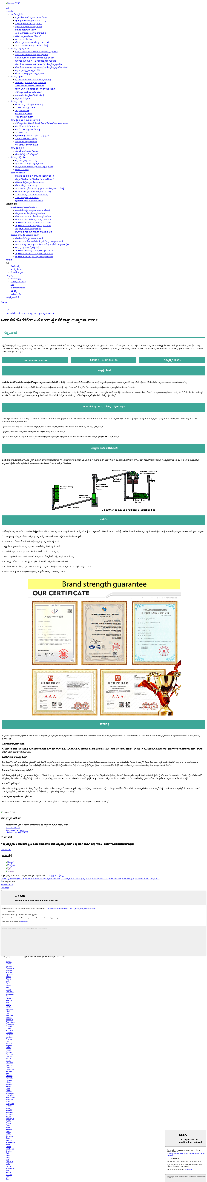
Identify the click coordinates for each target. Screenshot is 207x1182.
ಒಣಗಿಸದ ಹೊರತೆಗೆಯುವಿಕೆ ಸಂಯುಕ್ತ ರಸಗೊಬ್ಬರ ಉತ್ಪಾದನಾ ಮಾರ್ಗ (39, 241)
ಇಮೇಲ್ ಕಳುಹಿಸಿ (7, 885)
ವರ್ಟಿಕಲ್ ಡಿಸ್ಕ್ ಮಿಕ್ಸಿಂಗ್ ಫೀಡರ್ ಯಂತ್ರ (29, 182)
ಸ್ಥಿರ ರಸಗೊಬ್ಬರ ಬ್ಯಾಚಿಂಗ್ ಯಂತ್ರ (26, 198)
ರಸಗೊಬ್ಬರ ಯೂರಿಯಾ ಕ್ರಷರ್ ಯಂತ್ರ (28, 92)
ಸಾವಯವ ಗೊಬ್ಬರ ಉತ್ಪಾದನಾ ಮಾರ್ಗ (24, 207)
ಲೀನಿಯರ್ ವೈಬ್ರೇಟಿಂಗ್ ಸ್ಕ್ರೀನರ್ (26, 154)
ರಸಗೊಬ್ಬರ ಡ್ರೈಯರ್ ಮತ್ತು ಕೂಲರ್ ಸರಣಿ (25, 120)
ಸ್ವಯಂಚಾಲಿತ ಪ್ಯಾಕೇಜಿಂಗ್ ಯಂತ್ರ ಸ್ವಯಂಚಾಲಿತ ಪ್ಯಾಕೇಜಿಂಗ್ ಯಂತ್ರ (39, 188)
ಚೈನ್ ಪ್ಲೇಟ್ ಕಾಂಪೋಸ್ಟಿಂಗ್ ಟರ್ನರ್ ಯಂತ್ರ (30, 20)
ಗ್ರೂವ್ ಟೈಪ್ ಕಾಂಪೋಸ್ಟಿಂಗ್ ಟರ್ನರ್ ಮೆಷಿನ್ (31, 17)
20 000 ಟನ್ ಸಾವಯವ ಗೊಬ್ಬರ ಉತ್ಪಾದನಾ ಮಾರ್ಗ (33, 223)
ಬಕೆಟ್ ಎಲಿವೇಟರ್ (22, 170)
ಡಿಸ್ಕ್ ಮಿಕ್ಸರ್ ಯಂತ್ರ (22, 111)
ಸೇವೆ (12, 285)
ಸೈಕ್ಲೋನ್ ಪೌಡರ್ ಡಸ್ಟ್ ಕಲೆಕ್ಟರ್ (26, 139)
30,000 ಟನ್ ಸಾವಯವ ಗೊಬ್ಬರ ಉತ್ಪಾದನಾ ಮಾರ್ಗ (33, 226)
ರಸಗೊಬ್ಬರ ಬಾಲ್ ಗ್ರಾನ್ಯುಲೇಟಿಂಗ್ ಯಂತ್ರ (106, 879)
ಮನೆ (7, 8)
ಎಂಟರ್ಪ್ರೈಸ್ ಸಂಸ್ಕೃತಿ (18, 282)
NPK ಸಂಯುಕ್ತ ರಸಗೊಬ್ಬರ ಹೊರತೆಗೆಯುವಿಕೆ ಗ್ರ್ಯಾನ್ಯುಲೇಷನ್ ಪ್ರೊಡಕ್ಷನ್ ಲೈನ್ (42, 244)
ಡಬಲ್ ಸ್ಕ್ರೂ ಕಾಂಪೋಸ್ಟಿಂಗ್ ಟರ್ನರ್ (28, 36)
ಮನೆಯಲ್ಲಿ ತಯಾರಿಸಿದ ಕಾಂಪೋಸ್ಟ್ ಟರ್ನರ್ (76, 879)
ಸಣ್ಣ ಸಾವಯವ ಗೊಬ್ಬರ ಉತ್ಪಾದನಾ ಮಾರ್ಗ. (30, 213)
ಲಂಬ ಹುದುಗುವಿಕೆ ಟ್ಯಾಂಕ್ (24, 39)
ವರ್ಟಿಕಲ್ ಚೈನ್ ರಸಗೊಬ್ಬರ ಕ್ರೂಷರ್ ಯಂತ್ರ (30, 83)
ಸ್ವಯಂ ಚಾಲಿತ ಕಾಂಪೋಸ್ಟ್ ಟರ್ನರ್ (147, 879)
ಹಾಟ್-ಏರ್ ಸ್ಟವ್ (128, 879)
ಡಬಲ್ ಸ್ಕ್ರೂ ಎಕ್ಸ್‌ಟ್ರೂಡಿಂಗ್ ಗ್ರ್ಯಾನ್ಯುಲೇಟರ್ (30, 73)
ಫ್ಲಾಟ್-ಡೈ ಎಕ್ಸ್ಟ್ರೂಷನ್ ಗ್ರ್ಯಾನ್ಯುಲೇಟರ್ (28, 70)
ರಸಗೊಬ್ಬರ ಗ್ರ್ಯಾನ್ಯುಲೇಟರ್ (20, 48)
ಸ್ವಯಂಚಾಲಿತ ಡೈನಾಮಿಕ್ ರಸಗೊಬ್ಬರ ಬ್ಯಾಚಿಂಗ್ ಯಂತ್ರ (34, 176)
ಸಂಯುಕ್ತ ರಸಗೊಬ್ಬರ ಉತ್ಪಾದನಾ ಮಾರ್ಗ (25, 235)
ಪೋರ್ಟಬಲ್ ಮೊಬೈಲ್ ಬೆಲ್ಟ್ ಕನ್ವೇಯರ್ (29, 163)
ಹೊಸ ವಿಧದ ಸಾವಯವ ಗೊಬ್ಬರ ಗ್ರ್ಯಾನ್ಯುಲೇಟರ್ (31, 55)
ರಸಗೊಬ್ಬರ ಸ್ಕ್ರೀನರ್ (17, 148)
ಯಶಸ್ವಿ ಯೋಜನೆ (17, 269)
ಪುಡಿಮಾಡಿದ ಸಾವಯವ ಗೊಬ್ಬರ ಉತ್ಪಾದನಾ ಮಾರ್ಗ (33, 216)
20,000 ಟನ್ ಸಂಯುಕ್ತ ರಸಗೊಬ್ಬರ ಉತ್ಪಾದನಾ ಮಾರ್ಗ (34, 250)
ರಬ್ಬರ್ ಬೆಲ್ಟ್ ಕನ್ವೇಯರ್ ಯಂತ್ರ (26, 160)
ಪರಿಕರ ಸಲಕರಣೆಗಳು (18, 173)
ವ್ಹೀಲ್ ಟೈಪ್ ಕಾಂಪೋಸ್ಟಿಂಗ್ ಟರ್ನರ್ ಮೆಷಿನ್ (30, 33)
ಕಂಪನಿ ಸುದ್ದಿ (15, 266)
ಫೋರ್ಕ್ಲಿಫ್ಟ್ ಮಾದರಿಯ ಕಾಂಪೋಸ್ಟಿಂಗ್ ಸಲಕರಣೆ (32, 42)
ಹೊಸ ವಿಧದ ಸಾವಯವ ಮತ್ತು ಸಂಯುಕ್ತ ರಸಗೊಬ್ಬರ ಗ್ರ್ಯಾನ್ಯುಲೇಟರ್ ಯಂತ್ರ (41, 67)
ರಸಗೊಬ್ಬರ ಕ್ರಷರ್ (17, 76)
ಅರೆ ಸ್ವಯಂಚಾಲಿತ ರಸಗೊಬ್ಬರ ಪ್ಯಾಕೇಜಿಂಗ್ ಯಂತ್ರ (42, 879)
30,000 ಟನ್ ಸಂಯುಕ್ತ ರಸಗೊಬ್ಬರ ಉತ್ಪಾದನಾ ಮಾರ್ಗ (34, 254)
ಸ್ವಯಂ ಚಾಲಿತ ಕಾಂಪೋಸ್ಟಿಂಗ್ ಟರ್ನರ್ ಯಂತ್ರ (31, 45)
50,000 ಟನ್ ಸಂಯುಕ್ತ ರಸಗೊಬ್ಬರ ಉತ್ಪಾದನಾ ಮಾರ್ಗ (34, 257)
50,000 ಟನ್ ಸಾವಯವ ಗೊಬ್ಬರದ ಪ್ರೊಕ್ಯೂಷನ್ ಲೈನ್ (33, 232)
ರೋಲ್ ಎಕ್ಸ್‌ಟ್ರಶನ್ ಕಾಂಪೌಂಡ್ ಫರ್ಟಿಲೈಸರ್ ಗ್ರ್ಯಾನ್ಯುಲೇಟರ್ (36, 52)
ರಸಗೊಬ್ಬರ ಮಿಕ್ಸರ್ (17, 101)
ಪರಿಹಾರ (9, 260)
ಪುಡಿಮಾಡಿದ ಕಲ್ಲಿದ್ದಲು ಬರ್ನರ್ (26, 142)
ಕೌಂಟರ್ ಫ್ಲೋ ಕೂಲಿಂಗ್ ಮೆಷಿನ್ (26, 145)
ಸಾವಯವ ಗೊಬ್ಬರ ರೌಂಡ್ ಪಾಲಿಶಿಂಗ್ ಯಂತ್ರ (31, 195)
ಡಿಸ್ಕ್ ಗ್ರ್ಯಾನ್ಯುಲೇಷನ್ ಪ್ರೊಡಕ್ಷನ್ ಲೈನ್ (28, 229)
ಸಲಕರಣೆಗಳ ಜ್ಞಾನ (17, 272)
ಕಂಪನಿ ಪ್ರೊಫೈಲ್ (16, 278)
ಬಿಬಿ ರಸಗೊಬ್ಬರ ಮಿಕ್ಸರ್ (23, 114)
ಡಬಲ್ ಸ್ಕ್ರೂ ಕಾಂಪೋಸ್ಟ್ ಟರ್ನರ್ (12, 879)
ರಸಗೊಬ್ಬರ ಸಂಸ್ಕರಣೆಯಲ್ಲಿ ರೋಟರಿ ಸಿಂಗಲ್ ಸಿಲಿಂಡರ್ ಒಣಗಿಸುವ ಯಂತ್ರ (41, 123)
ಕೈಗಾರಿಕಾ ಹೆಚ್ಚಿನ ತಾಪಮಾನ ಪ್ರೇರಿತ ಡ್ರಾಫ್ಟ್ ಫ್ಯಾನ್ (32, 135)
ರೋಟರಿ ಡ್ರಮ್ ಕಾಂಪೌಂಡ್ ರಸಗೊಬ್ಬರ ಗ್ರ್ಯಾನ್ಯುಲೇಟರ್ (34, 58)
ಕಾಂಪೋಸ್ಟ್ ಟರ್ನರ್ (17, 14)
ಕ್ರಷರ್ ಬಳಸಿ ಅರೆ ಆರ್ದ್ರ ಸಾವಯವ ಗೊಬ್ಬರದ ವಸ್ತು (33, 80)
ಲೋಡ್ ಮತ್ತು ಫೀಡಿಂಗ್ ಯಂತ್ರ (26, 185)
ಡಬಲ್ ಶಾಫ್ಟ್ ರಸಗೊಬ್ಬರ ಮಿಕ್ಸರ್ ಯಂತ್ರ (29, 104)
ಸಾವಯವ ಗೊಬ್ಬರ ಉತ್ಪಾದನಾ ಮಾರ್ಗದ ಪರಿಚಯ (32, 210)
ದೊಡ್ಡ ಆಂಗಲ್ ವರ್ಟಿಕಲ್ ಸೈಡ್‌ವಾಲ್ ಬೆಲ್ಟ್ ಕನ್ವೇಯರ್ (34, 167)
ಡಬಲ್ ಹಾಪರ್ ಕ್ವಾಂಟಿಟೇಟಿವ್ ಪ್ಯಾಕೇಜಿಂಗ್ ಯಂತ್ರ (33, 191)
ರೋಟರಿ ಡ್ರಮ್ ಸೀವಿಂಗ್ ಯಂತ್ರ (26, 151)
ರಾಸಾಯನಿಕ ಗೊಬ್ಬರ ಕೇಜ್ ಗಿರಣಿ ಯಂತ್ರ (29, 95)
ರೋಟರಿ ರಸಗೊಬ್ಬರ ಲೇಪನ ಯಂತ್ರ (27, 129)
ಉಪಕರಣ (9, 11)
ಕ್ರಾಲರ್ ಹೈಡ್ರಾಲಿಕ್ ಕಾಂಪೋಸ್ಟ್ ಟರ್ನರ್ (28, 24)
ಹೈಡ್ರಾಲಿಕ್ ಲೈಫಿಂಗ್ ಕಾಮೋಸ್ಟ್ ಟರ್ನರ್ (28, 27)
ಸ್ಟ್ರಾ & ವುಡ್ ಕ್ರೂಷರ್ (22, 98)
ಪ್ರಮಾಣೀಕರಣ (16, 294)
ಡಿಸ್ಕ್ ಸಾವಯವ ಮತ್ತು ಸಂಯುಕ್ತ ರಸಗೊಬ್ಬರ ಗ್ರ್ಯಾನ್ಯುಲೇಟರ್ (35, 61)
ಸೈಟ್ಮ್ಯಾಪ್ (62, 875)
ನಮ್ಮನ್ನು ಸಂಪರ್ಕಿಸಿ (12, 297)
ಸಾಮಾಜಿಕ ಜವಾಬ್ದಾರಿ (18, 288)
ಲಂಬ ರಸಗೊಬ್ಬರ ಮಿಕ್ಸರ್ (24, 117)
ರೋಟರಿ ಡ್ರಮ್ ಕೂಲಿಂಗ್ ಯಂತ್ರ (27, 126)
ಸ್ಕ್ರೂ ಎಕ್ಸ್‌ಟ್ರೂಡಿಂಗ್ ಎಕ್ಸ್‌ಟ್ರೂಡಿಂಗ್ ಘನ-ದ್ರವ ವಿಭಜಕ (34, 179)
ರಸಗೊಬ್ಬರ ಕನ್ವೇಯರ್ (18, 157)
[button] (35, 360)
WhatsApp (5, 888)
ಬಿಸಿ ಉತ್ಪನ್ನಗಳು (51, 875)
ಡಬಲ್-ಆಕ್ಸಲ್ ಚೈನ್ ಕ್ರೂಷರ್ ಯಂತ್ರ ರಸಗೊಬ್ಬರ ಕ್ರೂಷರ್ (35, 89)
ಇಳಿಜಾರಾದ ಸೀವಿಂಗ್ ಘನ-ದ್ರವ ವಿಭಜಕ (29, 201)
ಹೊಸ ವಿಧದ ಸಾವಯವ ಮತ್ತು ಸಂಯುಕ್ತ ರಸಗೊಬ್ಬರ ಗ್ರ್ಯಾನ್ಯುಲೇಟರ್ (38, 64)
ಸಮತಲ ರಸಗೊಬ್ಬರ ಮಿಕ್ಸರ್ (25, 108)
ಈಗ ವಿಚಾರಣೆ (6, 850)
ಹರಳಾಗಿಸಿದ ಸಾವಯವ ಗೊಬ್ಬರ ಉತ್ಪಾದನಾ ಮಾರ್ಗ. (33, 219)
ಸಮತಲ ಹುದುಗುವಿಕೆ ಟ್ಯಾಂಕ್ (25, 30)
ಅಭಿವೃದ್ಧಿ (14, 291)
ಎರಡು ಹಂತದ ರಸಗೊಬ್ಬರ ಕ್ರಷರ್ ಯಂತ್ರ (29, 86)
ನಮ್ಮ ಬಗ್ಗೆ (9, 275)
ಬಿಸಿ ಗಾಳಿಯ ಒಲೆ (21, 132)
